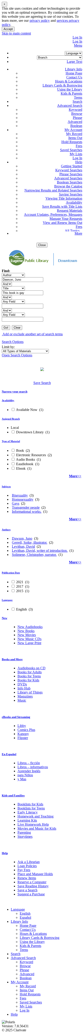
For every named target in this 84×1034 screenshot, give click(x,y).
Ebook (20, 468)
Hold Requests (71, 142)
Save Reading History (33, 886)
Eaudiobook (24, 464)
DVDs (22, 684)
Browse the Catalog (68, 186)
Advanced (75, 122)
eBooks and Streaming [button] (16, 717)
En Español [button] (9, 754)
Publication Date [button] (11, 572)
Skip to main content (16, 33)
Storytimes (24, 836)
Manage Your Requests (66, 218)
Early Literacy (27, 812)
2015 (19, 591)
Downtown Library (30, 432)
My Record (74, 134)
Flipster (22, 738)
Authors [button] (6, 529)
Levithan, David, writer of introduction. (40, 550)
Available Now (26, 410)
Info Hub (23, 688)
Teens (78, 97)
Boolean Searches (69, 182)
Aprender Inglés (28, 771)
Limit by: (9, 347)
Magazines (25, 696)
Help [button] (5, 853)
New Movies (26, 635)
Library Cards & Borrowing (62, 85)
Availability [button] (8, 400)
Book (20, 450)
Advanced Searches (68, 178)
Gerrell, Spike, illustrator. (29, 542)
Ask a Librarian (28, 862)
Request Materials (69, 210)
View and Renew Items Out (62, 223)
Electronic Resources (31, 455)
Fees (79, 146)
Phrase (77, 118)
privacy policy (40, 20)
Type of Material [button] (11, 441)
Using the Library (69, 89)
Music (21, 700)
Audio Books (25, 459)
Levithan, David (23, 546)
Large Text (74, 61)
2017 (19, 586)
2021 (19, 582)
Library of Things (30, 692)
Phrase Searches (70, 174)
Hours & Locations (68, 81)
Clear (17, 327)
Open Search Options (17, 355)
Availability (74, 202)
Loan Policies (27, 866)
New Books (25, 631)
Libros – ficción (28, 763)
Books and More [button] (12, 659)
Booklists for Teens (31, 808)
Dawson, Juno (22, 538)
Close (42, 245)
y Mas (21, 779)
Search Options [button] (13, 342)
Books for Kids (28, 680)
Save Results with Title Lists (62, 206)
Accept (8, 29)
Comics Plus (26, 730)
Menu (78, 45)
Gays (15, 503)
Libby (21, 726)
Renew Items (26, 878)
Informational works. (26, 511)
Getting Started (71, 166)
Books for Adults (29, 672)
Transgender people (26, 507)
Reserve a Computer (31, 882)
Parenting (24, 832)
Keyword (75, 109)
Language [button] (7, 600)
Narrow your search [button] (14, 391)
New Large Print (29, 643)
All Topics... (73, 231)
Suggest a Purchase (31, 894)
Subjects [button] (6, 486)
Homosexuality (22, 499)
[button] (73, 69)
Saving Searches (70, 194)
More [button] (78, 233)
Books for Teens (29, 676)
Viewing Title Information (63, 198)
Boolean (76, 126)
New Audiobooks (30, 627)
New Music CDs (29, 639)
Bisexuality (20, 495)
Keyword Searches (68, 170)
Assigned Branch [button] (11, 418)
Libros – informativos (32, 767)
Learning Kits (27, 820)
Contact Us (74, 77)
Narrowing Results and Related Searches (53, 190)
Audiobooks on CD (31, 668)
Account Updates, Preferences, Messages (53, 214)
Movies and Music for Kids (36, 828)
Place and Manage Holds (35, 874)
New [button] (4, 618)
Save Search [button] (42, 383)
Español (25, 917)
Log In (77, 37)
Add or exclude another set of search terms (32, 334)
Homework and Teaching (35, 816)
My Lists (76, 154)
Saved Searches (71, 150)
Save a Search (27, 890)
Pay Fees (23, 870)
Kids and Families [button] (13, 795)
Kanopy (23, 734)
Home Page (74, 73)
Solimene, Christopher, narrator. (34, 554)
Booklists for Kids (30, 804)
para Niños (25, 775)
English (21, 609)
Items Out (75, 138)
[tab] (42, 391)
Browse (76, 114)
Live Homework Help (33, 824)
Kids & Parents (71, 93)
